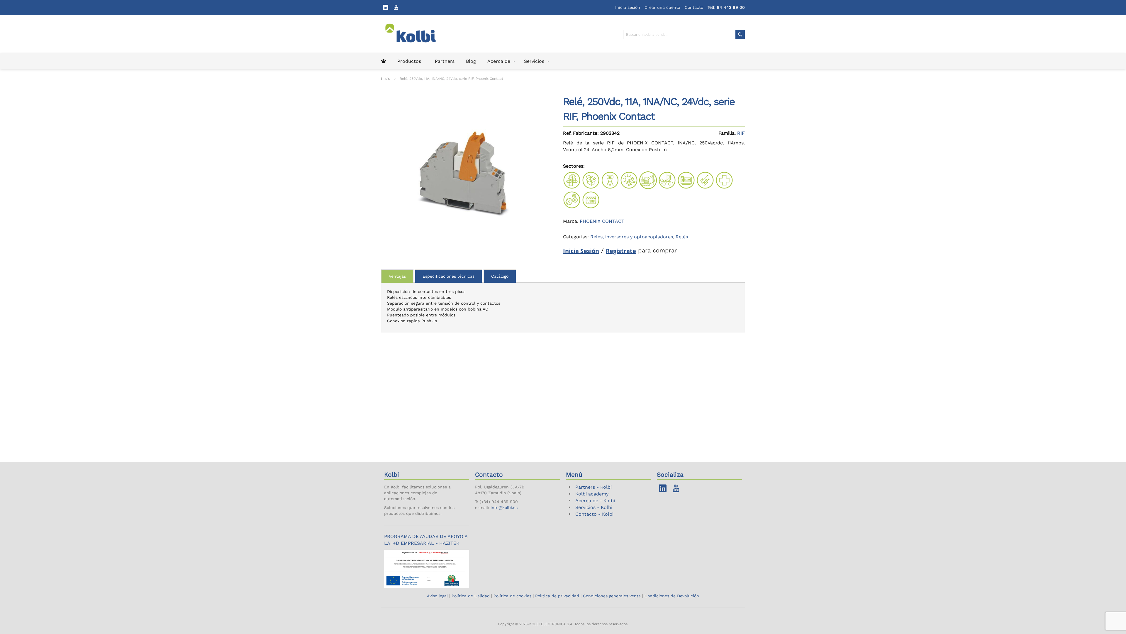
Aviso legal (438, 595)
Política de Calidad (471, 595)
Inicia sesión (627, 7)
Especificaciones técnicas (448, 276)
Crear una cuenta (662, 7)
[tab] (397, 276)
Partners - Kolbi (593, 487)
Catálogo (499, 276)
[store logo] (414, 34)
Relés (682, 237)
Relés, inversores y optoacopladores (631, 237)
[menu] (563, 61)
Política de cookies (512, 595)
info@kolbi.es (504, 507)
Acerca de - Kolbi (595, 500)
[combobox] (684, 34)
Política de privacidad (557, 595)
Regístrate (621, 251)
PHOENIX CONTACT (602, 221)
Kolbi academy (591, 494)
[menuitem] (383, 61)
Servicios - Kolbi (593, 507)
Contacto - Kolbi (594, 514)
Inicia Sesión (581, 251)
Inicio (385, 79)
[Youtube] (395, 7)
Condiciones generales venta (612, 595)
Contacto (694, 7)
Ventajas (397, 276)
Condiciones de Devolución (672, 595)
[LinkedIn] (385, 7)
